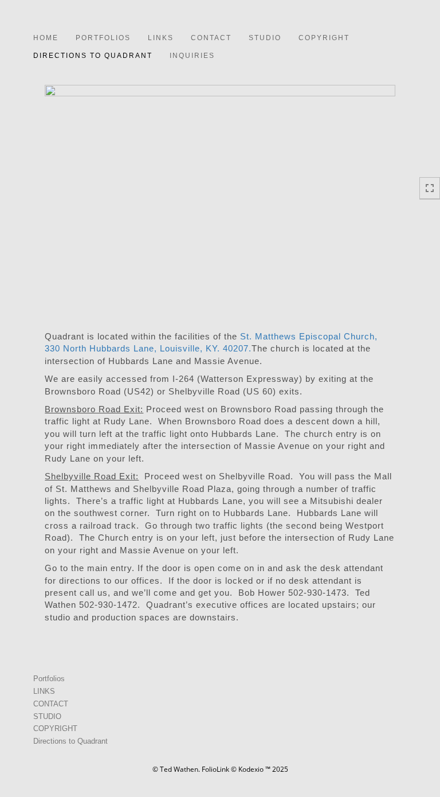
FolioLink (215, 769)
